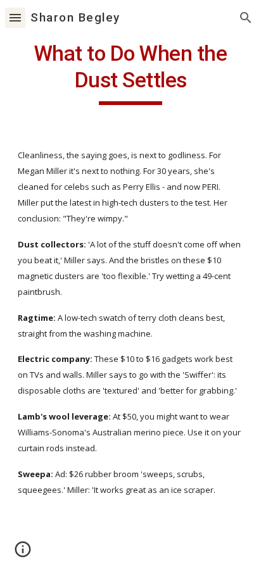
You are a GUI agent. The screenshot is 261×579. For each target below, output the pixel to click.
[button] (15, 17)
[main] (130, 72)
